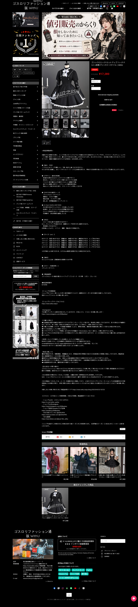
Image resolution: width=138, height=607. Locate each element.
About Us (105, 3)
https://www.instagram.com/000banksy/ (55, 314)
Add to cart (108, 100)
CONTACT (121, 3)
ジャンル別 (16, 99)
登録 (35, 276)
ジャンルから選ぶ (75, 8)
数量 (92, 86)
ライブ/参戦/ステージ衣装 (21, 108)
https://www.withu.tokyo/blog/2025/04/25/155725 (89, 389)
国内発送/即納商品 (19, 175)
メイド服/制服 (17, 142)
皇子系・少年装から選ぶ (95, 8)
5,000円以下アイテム (20, 104)
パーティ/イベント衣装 (20, 180)
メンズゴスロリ (18, 154)
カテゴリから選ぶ (58, 8)
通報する (122, 429)
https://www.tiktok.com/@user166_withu (55, 419)
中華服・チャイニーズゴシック (23, 125)
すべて (48, 437)
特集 (14, 150)
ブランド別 (16, 137)
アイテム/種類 (17, 120)
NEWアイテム (17, 163)
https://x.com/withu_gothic (50, 402)
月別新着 (16, 158)
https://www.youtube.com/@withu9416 (54, 415)
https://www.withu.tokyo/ (50, 304)
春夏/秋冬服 (17, 167)
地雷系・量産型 (18, 116)
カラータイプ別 (18, 171)
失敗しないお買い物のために (92, 3)
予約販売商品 (17, 146)
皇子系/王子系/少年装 (20, 87)
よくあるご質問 (76, 3)
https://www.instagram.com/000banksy (54, 406)
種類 (92, 78)
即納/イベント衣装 (19, 95)
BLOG (113, 3)
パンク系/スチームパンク (21, 112)
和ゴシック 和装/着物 (20, 133)
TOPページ (66, 3)
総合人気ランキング (19, 91)
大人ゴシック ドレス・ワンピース (24, 129)
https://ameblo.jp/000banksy (51, 410)
